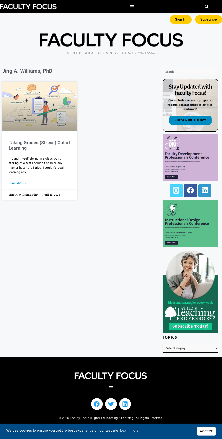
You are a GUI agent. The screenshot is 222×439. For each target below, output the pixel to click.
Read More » (17, 183)
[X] (176, 190)
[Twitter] (111, 404)
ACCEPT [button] (206, 431)
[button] (132, 6)
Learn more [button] (129, 430)
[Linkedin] (125, 404)
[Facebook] (190, 190)
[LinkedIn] (204, 190)
